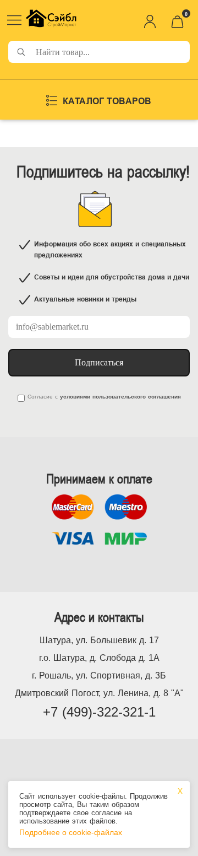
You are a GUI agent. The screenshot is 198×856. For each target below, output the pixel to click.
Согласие (40, 397)
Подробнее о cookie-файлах (70, 832)
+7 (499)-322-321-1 (99, 711)
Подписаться (99, 362)
